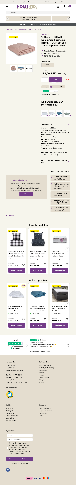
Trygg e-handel (44, 377)
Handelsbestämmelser (46, 365)
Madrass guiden (11, 420)
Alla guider (9, 408)
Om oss (41, 375)
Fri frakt (41, 373)
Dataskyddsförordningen (47, 368)
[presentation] (2, 2)
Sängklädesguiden (12, 416)
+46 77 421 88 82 (18, 375)
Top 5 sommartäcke (46, 411)
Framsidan (9, 30)
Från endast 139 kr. (28, 18)
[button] (9, 394)
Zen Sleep (45, 34)
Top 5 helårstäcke (45, 408)
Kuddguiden (10, 413)
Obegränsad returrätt (46, 380)
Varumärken (43, 413)
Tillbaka (11, 216)
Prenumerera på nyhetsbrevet (19, 459)
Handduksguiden (11, 423)
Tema (41, 416)
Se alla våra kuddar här (18, 180)
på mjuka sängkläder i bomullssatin (38, 24)
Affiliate (42, 382)
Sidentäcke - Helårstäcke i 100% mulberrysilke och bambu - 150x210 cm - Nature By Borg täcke (59, 256)
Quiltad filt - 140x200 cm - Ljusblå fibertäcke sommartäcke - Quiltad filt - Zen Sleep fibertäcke (37, 310)
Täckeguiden (10, 411)
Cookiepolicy (43, 370)
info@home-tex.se (22, 382)
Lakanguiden (10, 418)
